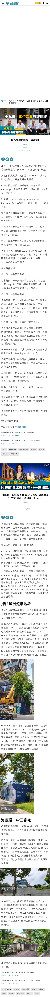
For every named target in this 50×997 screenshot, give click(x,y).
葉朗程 (25, 147)
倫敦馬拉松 (23, 449)
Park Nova (6, 989)
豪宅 (37, 993)
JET (4, 449)
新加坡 (41, 989)
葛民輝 (5, 454)
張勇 (33, 989)
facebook (22, 427)
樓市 (4, 993)
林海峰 (33, 449)
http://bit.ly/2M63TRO (10, 435)
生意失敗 (20, 993)
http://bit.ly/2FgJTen (9, 443)
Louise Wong (25, 506)
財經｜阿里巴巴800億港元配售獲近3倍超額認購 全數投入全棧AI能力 (29, 102)
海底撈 (11, 993)
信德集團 (25, 989)
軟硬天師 (14, 454)
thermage (12, 449)
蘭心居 (29, 993)
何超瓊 (16, 989)
